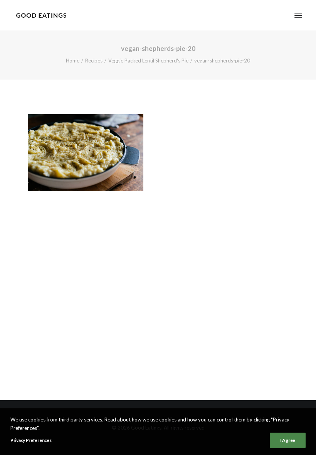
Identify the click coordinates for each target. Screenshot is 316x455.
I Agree (287, 440)
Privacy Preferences (30, 440)
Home (72, 60)
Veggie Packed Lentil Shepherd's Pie (148, 60)
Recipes (94, 60)
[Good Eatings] (41, 15)
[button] (298, 15)
